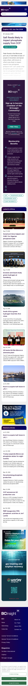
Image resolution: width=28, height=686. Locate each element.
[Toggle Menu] (25, 9)
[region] (14, 674)
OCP (5, 195)
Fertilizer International (8, 651)
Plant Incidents (10, 201)
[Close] (26, 664)
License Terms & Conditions (10, 636)
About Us (17, 619)
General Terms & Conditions (10, 639)
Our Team (17, 623)
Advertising (5, 626)
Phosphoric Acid (10, 198)
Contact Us (17, 629)
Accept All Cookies (14, 683)
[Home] (12, 9)
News (3, 622)
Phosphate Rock (16, 195)
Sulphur (4, 654)
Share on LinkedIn (10, 47)
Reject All (14, 678)
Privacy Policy (6, 642)
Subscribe (5, 629)
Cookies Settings (14, 674)
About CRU (17, 626)
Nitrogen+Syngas (7, 658)
